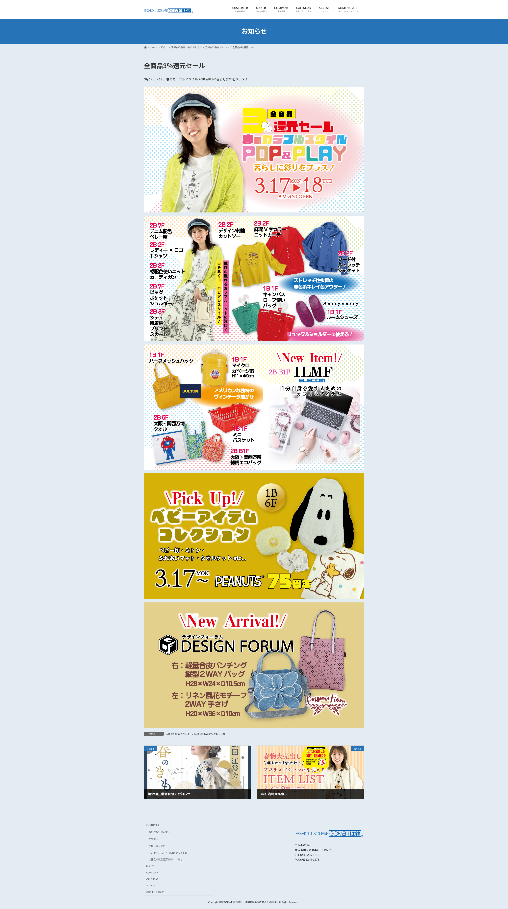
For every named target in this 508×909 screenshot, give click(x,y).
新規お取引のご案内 (159, 831)
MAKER (150, 866)
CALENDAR (152, 879)
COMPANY (152, 872)
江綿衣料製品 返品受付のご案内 (165, 859)
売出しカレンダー (158, 845)
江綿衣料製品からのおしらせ (209, 733)
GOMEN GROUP (155, 892)
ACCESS (150, 885)
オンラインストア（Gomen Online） (168, 852)
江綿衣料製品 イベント (178, 733)
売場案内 (153, 838)
